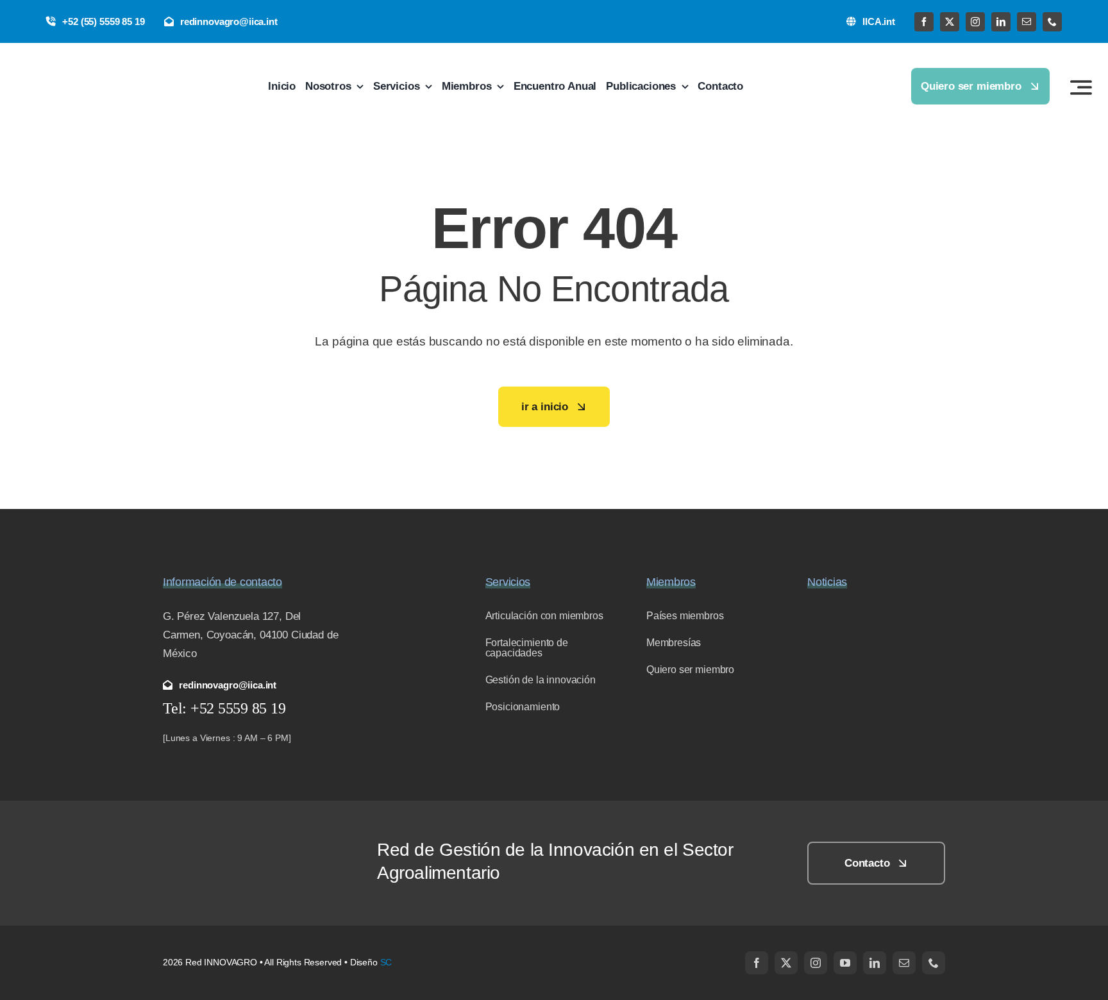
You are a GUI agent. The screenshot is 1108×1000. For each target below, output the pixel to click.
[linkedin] (1001, 21)
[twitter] (949, 21)
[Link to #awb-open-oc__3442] (1081, 87)
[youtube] (845, 962)
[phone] (1052, 21)
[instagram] (975, 21)
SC (386, 962)
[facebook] (924, 21)
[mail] (1026, 21)
